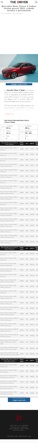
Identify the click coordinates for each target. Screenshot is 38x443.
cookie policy (16, 428)
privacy (10, 428)
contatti (22, 428)
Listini (2, 13)
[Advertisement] (19, 34)
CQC (16, 436)
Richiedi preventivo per (19, 399)
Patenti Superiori (23, 436)
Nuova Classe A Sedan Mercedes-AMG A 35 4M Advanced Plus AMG (9, 342)
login (30, 436)
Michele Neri (25, 427)
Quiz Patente (10, 436)
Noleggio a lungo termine (19, 84)
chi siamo (27, 428)
